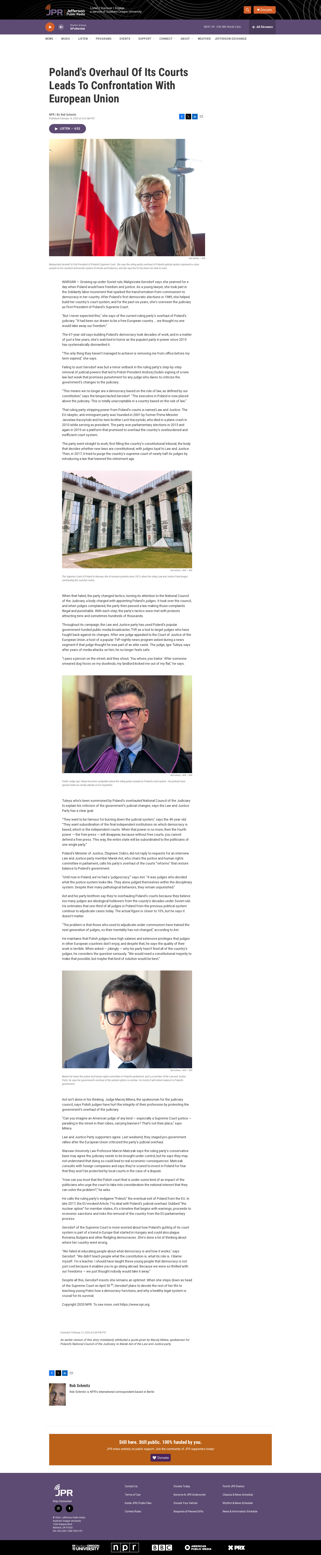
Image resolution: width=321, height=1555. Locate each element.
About (185, 38)
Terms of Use (133, 1494)
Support (144, 38)
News (49, 38)
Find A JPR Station (233, 1486)
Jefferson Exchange (231, 38)
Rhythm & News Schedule (238, 1503)
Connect (166, 38)
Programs (104, 38)
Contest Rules (133, 1511)
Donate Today (182, 1486)
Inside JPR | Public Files (138, 1503)
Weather (204, 38)
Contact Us (131, 1486)
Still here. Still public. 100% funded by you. (160, 1442)
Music (65, 38)
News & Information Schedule (240, 1511)
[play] (50, 27)
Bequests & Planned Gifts (188, 1511)
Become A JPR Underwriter (190, 1494)
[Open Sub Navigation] (56, 38)
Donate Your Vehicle (185, 1503)
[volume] (61, 27)
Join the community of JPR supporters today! (184, 1449)
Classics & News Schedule (238, 1494)
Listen (83, 38)
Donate (266, 10)
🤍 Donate (160, 1457)
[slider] (67, 27)
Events (125, 38)
